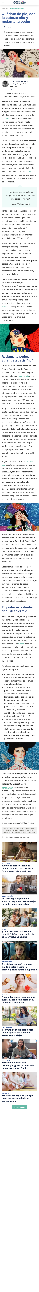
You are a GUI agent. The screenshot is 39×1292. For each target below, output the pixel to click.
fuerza (21, 644)
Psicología (6, 863)
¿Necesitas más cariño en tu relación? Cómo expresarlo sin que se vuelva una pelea (18, 934)
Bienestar (5, 9)
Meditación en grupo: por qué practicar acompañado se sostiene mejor (17, 1098)
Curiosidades (7, 962)
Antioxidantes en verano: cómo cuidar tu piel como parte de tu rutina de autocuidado (18, 1000)
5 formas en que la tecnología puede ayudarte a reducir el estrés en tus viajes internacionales (17, 1033)
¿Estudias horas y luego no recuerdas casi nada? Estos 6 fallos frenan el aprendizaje (17, 868)
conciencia (24, 376)
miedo (8, 118)
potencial (6, 306)
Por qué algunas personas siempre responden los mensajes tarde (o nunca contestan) (19, 901)
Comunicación (7, 896)
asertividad (7, 787)
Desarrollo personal (17, 9)
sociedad (31, 171)
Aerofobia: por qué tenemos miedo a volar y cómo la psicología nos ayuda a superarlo (19, 967)
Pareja (4, 929)
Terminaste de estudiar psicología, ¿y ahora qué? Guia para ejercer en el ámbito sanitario (18, 1065)
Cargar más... (19, 1107)
